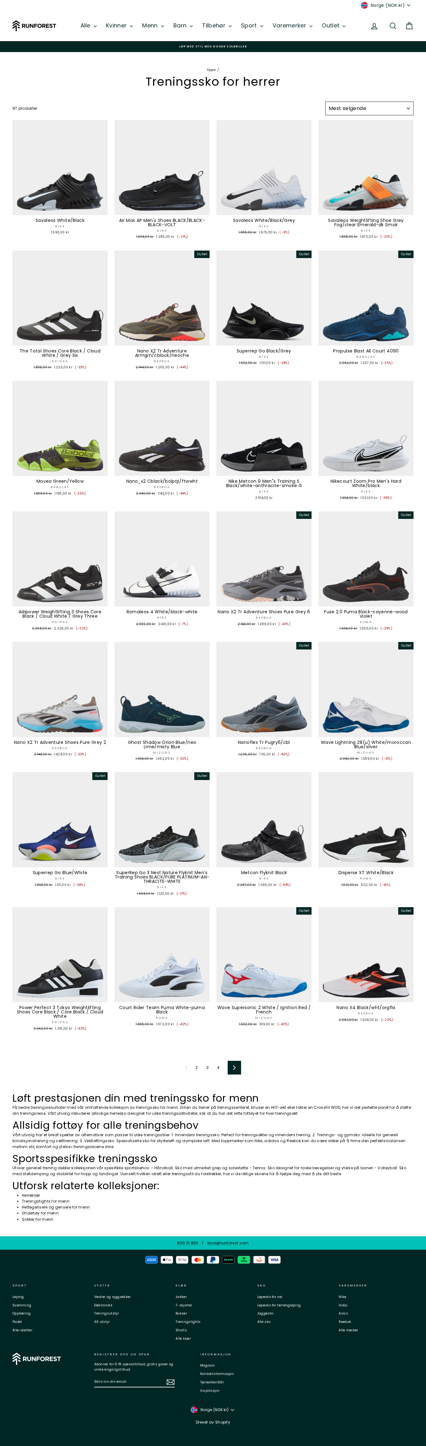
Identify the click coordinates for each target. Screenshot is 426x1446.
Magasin (207, 1365)
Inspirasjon (210, 1390)
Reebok (345, 1321)
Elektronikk (103, 1305)
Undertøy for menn (40, 1213)
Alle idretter (22, 1330)
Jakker (181, 1297)
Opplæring (21, 1313)
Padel (17, 1321)
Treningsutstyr (106, 1313)
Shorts (181, 1330)
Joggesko (265, 1313)
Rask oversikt (60, 209)
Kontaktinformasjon (217, 1374)
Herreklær (31, 1195)
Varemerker (290, 25)
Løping (18, 1297)
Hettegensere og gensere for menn (56, 1207)
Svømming (21, 1305)
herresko (118, 1113)
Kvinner (117, 25)
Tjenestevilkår (212, 1382)
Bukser (181, 1313)
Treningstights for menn (46, 1201)
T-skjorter (184, 1305)
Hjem (211, 70)
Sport (250, 25)
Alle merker (348, 1330)
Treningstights (188, 1321)
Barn (180, 25)
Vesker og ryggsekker (112, 1297)
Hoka (343, 1305)
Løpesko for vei (270, 1297)
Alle (86, 25)
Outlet (331, 25)
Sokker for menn (38, 1219)
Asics (343, 1313)
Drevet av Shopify (213, 1422)
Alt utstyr (102, 1321)
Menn (150, 25)
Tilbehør (214, 25)
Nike (342, 1297)
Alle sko (263, 1321)
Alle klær (183, 1338)
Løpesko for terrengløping (279, 1305)
